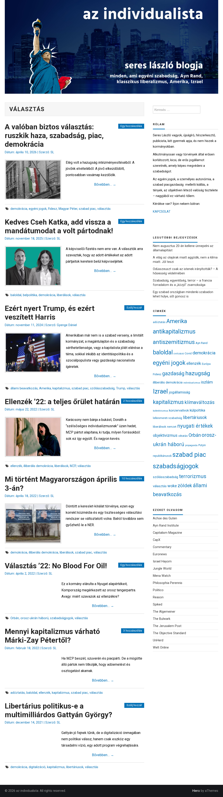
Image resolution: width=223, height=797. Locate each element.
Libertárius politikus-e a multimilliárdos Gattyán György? (58, 710)
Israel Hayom (162, 561)
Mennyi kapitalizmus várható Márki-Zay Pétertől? (52, 635)
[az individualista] (111, 47)
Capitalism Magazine (167, 533)
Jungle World (162, 568)
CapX (156, 540)
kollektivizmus (160, 410)
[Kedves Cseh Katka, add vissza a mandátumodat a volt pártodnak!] (33, 266)
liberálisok (64, 295)
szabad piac (87, 209)
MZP (73, 466)
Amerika (45, 388)
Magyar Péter (68, 209)
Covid (188, 353)
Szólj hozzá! (134, 307)
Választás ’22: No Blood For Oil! (56, 566)
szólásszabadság (102, 388)
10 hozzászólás (132, 478)
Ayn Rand (202, 343)
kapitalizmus (61, 388)
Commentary (162, 547)
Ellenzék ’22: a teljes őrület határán (62, 401)
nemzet (171, 426)
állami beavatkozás (24, 388)
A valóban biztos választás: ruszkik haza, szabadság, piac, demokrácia (54, 136)
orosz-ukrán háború (34, 618)
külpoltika (197, 410)
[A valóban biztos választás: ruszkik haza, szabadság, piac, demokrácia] (33, 180)
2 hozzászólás (132, 400)
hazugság (197, 373)
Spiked (157, 604)
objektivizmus (165, 435)
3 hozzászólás (132, 630)
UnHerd (158, 640)
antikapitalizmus (174, 331)
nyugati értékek (195, 426)
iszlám (207, 382)
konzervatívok (179, 410)
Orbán (14, 618)
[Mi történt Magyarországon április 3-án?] (33, 523)
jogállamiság (179, 392)
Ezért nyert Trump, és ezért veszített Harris (50, 312)
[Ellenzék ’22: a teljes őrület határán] (33, 437)
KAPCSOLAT (162, 211)
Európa (206, 363)
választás (104, 209)
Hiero (196, 791)
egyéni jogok (38, 209)
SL (52, 152)
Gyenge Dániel (67, 325)
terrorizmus (192, 476)
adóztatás (17, 693)
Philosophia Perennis (167, 583)
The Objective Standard (169, 633)
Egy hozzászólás (131, 126)
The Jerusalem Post (167, 626)
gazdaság (173, 373)
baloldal (15, 295)
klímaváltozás (200, 402)
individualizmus (191, 382)
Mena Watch (162, 576)
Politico (158, 590)
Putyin (202, 445)
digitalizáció (37, 767)
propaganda (191, 445)
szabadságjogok (61, 618)
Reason (158, 597)
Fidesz (52, 209)
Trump (120, 388)
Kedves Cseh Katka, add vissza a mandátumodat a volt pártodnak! (59, 226)
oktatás (183, 435)
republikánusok (162, 455)
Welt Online (161, 647)
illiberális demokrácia (38, 466)
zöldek (185, 485)
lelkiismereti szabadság (167, 418)
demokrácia (18, 209)
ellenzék (16, 466)
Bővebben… (105, 184)
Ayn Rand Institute (166, 525)
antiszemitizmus (174, 342)
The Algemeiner (164, 612)
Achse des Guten (165, 518)
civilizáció (179, 353)
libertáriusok (74, 767)
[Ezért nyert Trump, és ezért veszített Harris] (33, 352)
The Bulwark (161, 619)
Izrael (160, 391)
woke (172, 486)
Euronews (160, 554)
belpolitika (30, 295)
